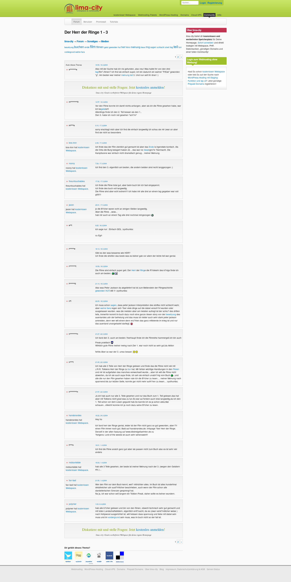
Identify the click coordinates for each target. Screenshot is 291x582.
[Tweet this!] (69, 562)
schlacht (160, 47)
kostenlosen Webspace (77, 188)
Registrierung (214, 2)
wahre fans (80, 51)
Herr (134, 270)
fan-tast (72, 480)
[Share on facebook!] (111, 562)
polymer (72, 503)
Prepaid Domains (196, 83)
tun (180, 47)
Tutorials (114, 21)
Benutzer (88, 21)
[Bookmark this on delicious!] (121, 562)
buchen (79, 47)
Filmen (176, 369)
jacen (71, 204)
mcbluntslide (75, 462)
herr (123, 47)
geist (106, 47)
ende (87, 47)
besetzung (69, 47)
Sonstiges (92, 41)
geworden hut (115, 47)
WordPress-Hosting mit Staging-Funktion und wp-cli (203, 79)
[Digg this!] (80, 562)
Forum (77, 21)
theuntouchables (77, 181)
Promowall (101, 21)
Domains (185, 14)
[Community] (70, 20)
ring (148, 47)
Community (209, 14)
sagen (153, 47)
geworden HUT (102, 290)
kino (128, 47)
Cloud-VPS (196, 14)
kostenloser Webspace (124, 14)
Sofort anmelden (206, 42)
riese (143, 47)
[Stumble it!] (90, 562)
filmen (100, 47)
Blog (162, 569)
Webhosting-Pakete (147, 14)
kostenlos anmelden (150, 87)
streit (167, 47)
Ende (151, 146)
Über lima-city (151, 569)
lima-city (68, 41)
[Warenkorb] (224, 13)
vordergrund (69, 51)
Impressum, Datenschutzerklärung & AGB (185, 569)
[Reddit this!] (100, 562)
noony (72, 163)
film (93, 46)
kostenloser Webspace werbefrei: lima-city (94, 9)
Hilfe (219, 14)
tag (171, 47)
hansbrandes (75, 415)
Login (203, 2)
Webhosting (77, 569)
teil (176, 46)
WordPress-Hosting (168, 14)
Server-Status (213, 569)
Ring (142, 270)
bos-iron (73, 142)
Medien (105, 41)
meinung (135, 47)
